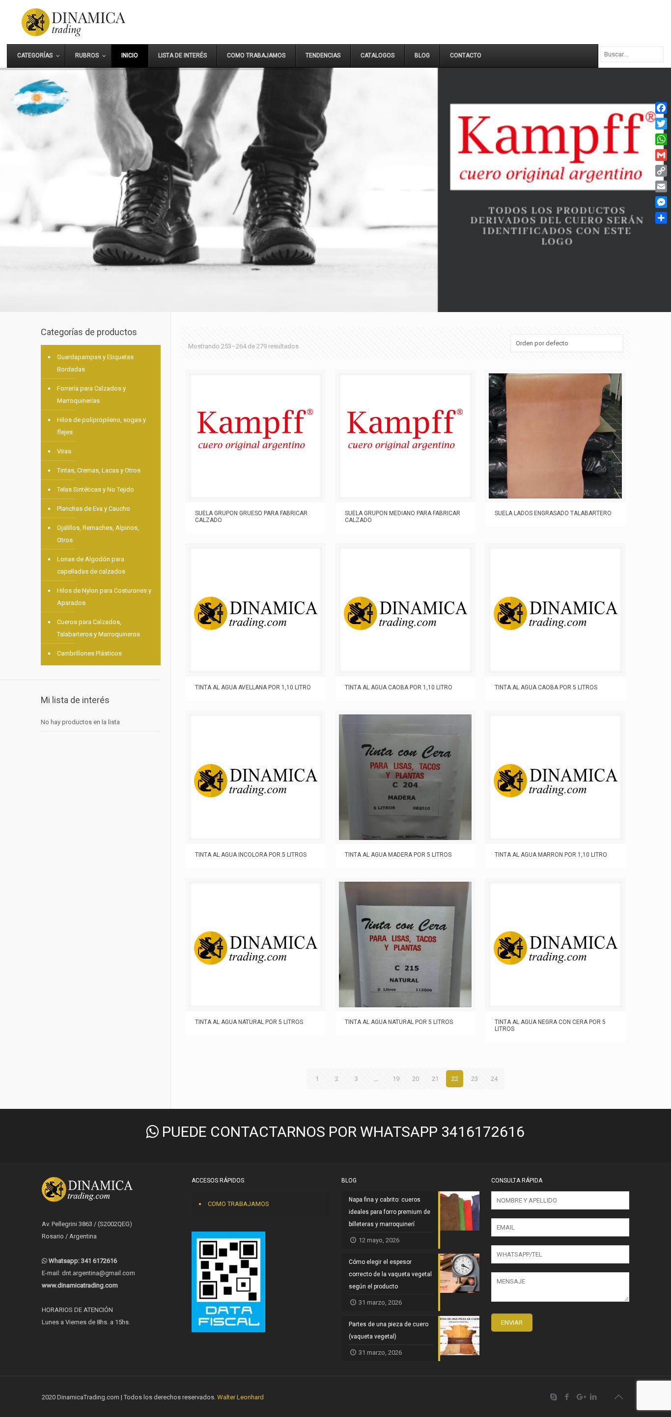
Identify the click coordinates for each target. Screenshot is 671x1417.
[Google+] (580, 1396)
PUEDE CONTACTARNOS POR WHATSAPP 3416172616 (342, 1131)
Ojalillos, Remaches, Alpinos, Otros (98, 534)
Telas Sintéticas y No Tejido (95, 489)
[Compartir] (661, 218)
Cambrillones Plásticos (89, 653)
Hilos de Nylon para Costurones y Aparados (104, 596)
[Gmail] (661, 155)
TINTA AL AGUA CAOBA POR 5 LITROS (546, 687)
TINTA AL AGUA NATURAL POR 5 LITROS (249, 1022)
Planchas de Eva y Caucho (93, 508)
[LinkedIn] (593, 1396)
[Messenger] (661, 202)
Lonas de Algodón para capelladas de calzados (91, 565)
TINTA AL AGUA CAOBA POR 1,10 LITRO (398, 687)
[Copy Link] (661, 171)
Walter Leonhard (240, 1397)
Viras (64, 451)
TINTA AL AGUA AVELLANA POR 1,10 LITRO (253, 687)
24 (494, 1078)
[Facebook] (567, 1396)
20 (415, 1078)
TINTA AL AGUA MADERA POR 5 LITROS (398, 854)
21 (435, 1078)
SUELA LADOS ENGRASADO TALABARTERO (553, 513)
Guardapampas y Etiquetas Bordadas (95, 363)
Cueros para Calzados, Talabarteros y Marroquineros (98, 628)
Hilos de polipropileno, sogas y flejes (101, 426)
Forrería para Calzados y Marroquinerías (91, 394)
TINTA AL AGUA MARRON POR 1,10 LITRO (551, 854)
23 (474, 1078)
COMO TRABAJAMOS (238, 1203)
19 (395, 1078)
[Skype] (554, 1396)
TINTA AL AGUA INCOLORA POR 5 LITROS (251, 854)
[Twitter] (661, 123)
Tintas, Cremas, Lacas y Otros (98, 470)
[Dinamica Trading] (73, 22)
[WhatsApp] (661, 139)
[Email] (661, 186)
